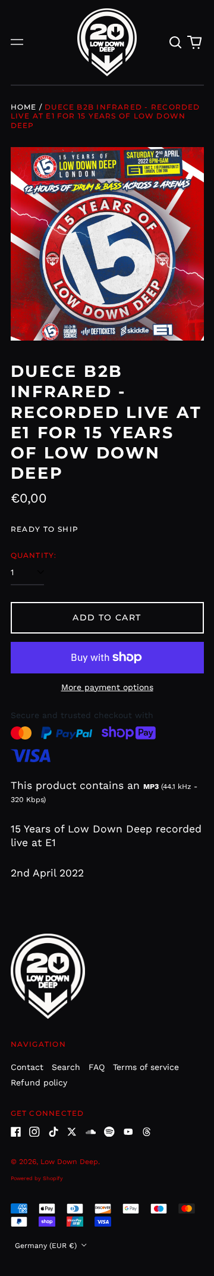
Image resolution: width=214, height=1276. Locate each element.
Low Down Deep (69, 1162)
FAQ (97, 1067)
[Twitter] (72, 1132)
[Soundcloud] (91, 1132)
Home (24, 106)
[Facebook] (16, 1132)
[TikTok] (53, 1132)
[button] (175, 42)
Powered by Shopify (37, 1178)
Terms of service (146, 1067)
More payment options (107, 687)
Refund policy (39, 1082)
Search (66, 1067)
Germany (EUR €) (47, 1245)
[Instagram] (34, 1132)
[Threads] (146, 1132)
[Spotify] (109, 1132)
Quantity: (34, 555)
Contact (27, 1067)
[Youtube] (128, 1132)
